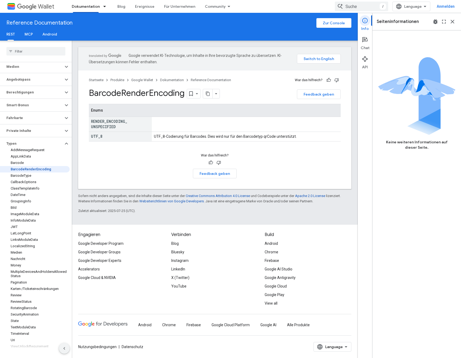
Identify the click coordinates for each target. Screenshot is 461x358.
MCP (29, 34)
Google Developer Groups (99, 252)
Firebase (272, 260)
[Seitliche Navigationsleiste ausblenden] (64, 348)
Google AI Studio (278, 269)
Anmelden (446, 6)
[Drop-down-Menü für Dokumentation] (106, 6)
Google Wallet (142, 80)
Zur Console (334, 23)
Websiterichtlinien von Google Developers (171, 201)
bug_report (435, 21)
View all (271, 303)
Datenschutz (132, 347)
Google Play (274, 295)
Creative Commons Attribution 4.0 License (218, 196)
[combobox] (361, 6)
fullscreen (444, 21)
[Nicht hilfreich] (337, 80)
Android (49, 34)
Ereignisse (144, 6)
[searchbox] (35, 51)
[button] (31, 67)
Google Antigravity (280, 278)
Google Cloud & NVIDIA (97, 278)
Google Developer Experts (99, 260)
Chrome (271, 252)
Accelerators (89, 269)
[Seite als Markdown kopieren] (208, 93)
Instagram (180, 260)
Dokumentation (86, 6)
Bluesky (177, 252)
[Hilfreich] (329, 80)
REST (10, 34)
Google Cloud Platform (231, 325)
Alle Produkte (298, 325)
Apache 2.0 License (310, 196)
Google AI (268, 325)
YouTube (178, 286)
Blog (121, 6)
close (452, 21)
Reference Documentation (39, 22)
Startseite (96, 80)
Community (215, 6)
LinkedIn (178, 269)
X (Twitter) (180, 278)
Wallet (46, 6)
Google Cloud (276, 286)
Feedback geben (319, 94)
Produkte (117, 80)
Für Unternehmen (179, 6)
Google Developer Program (101, 243)
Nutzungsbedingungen (97, 347)
